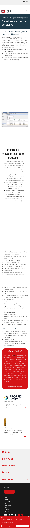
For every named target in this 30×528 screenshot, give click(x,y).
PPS (6, 507)
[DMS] (23, 499)
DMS (6, 499)
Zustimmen (22, 526)
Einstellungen (8, 526)
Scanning (7, 501)
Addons (7, 509)
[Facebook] (15, 514)
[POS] (23, 504)
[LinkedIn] (9, 514)
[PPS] (23, 508)
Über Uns (7, 512)
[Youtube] (12, 514)
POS (6, 503)
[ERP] (23, 497)
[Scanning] (23, 501)
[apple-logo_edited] (19, 514)
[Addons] (23, 510)
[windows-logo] (22, 514)
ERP (6, 497)
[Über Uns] (23, 512)
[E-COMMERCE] (23, 506)
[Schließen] (28, 517)
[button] (9, 492)
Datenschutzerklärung (8, 522)
